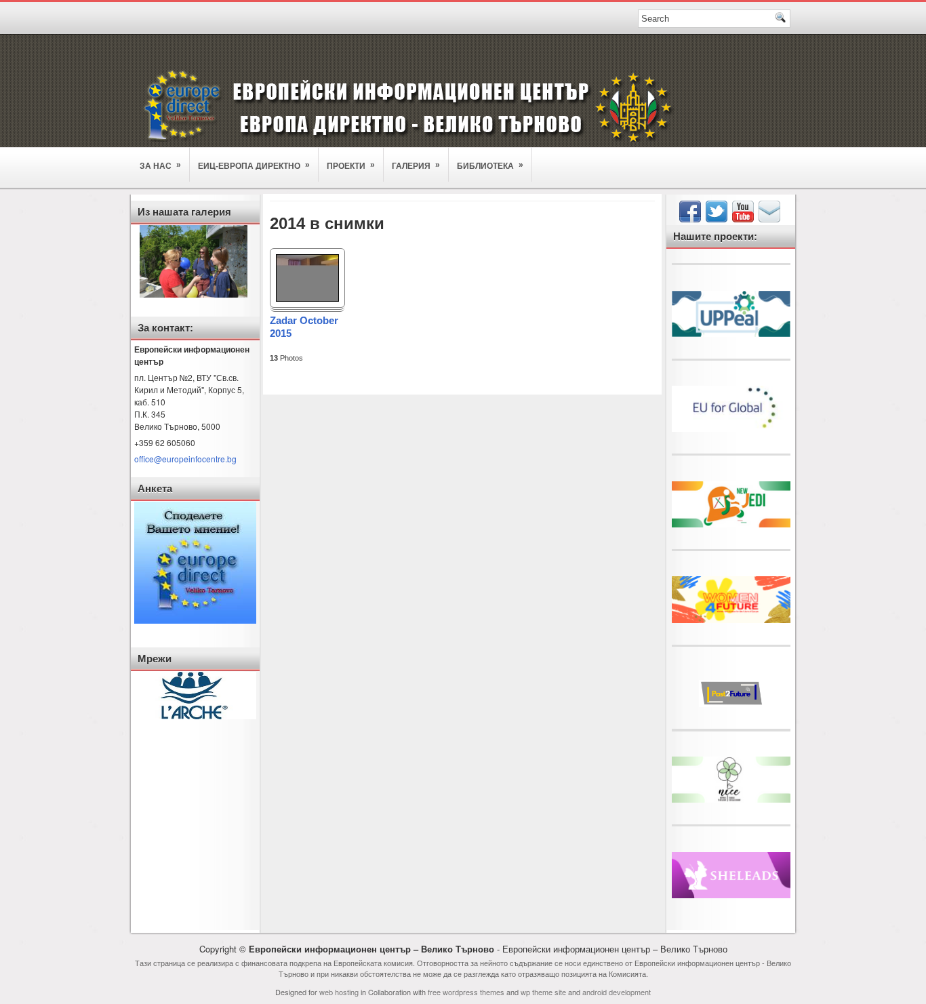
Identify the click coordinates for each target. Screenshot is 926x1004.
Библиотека (490, 165)
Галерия (416, 165)
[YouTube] (744, 218)
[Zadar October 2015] (307, 299)
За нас (160, 165)
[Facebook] (691, 218)
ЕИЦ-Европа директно (254, 165)
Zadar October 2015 (304, 327)
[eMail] (771, 218)
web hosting (339, 991)
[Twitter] (718, 218)
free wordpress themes (466, 991)
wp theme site (543, 991)
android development (616, 991)
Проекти (351, 165)
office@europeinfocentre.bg (185, 458)
